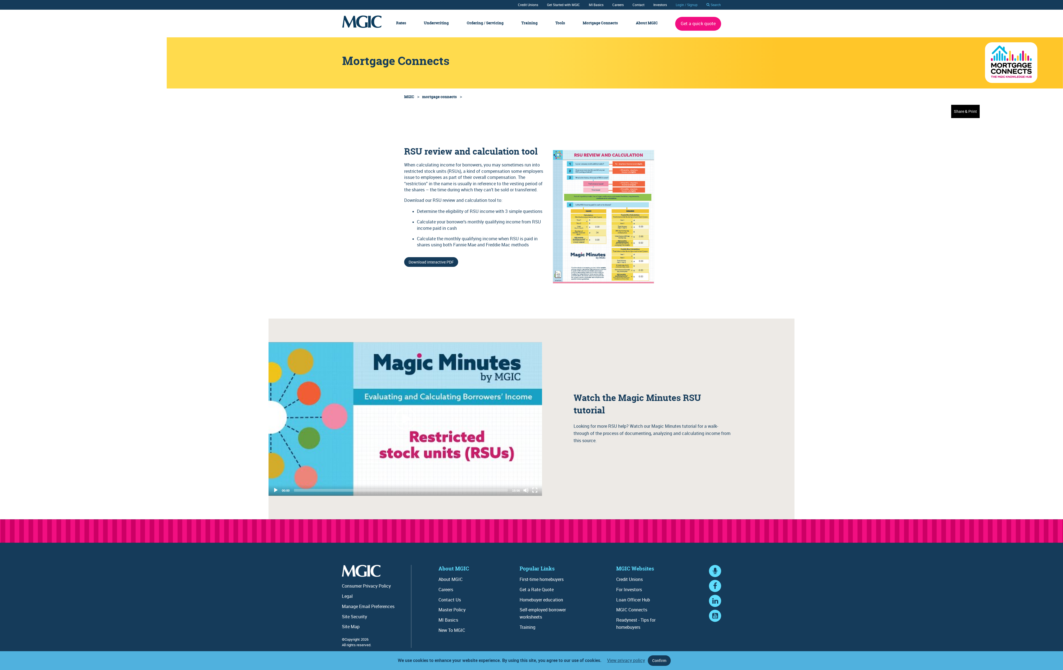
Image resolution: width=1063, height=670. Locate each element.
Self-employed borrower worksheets (543, 613)
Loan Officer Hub (633, 600)
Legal (347, 596)
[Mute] (526, 490)
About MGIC (647, 23)
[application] (405, 419)
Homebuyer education (541, 600)
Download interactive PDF (431, 262)
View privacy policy (626, 660)
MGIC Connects (631, 610)
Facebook (715, 591)
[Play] (405, 419)
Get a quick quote (698, 23)
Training (529, 23)
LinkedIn (715, 606)
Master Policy (452, 610)
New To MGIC (451, 630)
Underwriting (436, 23)
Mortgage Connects (600, 23)
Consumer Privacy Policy (366, 586)
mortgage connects (439, 96)
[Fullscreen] (535, 490)
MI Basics (596, 4)
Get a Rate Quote (537, 589)
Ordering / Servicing (485, 23)
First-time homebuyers (542, 579)
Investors (660, 4)
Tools (560, 23)
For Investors (629, 589)
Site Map (351, 627)
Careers (618, 4)
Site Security (354, 617)
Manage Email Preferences (368, 606)
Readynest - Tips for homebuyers (636, 623)
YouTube (715, 621)
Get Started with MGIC (563, 4)
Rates (401, 23)
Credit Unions (528, 4)
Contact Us (449, 600)
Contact (638, 4)
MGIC (409, 96)
